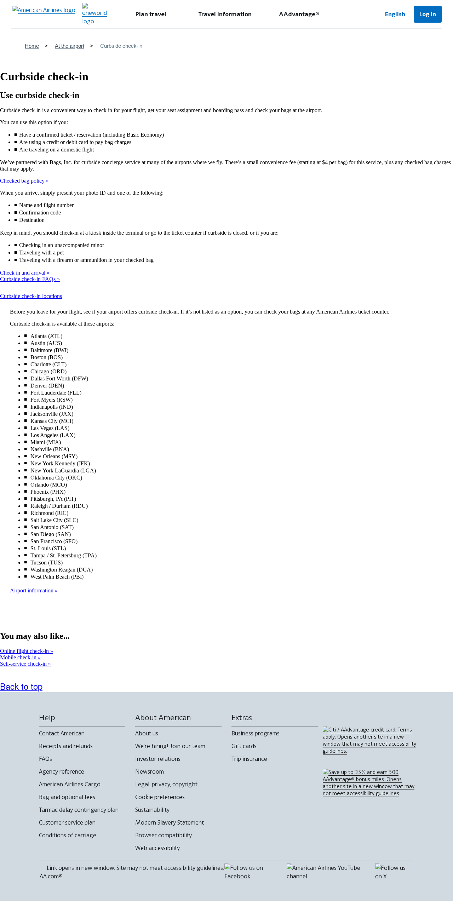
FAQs (45, 758)
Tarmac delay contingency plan (79, 809)
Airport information (32, 590)
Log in (427, 14)
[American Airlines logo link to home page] (43, 14)
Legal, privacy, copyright (166, 784)
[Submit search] (354, 14)
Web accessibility (157, 847)
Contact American (62, 733)
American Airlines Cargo (70, 784)
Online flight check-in (25, 651)
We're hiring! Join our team (170, 746)
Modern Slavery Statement (169, 822)
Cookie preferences (160, 796)
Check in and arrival (23, 273)
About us (146, 733)
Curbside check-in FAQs (28, 279)
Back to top (21, 686)
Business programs (255, 733)
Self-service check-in (24, 664)
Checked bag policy (23, 181)
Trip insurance (249, 758)
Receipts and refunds (66, 746)
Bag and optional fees (67, 796)
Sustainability (152, 809)
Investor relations (157, 758)
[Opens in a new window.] (94, 14)
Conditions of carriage (67, 835)
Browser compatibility (163, 835)
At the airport (69, 46)
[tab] (151, 14)
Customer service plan (67, 822)
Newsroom (149, 771)
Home (32, 46)
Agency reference (61, 771)
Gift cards (244, 746)
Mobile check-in (19, 657)
